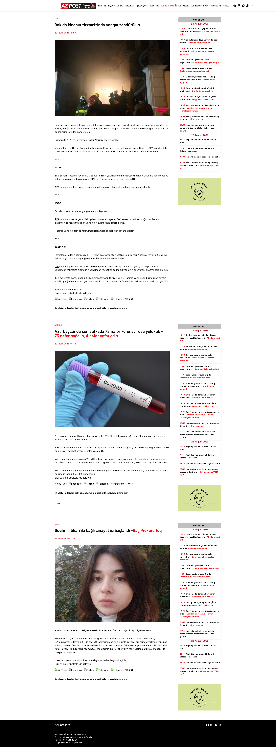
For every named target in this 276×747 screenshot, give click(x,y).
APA (69, 140)
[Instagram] (239, 5)
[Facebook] (234, 5)
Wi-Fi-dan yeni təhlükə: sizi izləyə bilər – (199, 108)
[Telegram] (243, 5)
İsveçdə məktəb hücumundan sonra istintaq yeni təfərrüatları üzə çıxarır (197, 128)
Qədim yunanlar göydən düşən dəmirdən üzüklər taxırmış (200, 31)
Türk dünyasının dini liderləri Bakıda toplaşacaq (197, 149)
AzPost (129, 298)
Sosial (57, 19)
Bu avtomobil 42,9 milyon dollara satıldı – (198, 41)
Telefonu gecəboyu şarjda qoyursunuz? (199, 61)
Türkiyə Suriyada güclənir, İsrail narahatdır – (198, 98)
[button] (56, 6)
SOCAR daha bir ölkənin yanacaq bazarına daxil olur (199, 165)
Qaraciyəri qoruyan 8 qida (196, 69)
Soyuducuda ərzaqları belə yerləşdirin (197, 51)
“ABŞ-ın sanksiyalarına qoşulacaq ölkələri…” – (199, 118)
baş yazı (60, 504)
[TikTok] (247, 5)
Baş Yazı (58, 325)
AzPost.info (62, 725)
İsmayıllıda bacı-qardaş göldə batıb (200, 157)
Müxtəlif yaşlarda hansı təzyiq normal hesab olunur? (197, 80)
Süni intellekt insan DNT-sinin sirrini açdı (197, 89)
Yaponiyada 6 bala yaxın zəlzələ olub (198, 141)
